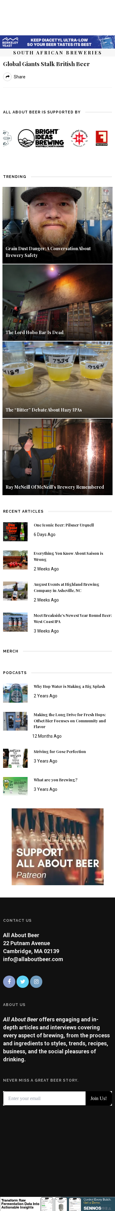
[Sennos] (57, 1203)
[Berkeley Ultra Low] (57, 41)
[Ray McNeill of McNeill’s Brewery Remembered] (57, 456)
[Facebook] (9, 982)
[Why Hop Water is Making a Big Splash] (15, 692)
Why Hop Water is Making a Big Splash (69, 686)
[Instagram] (36, 982)
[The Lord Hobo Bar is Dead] (57, 302)
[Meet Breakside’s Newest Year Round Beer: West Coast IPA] (15, 621)
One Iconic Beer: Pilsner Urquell (64, 525)
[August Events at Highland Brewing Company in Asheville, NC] (15, 590)
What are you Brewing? (55, 779)
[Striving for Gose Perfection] (15, 758)
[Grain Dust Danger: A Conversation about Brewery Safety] (57, 225)
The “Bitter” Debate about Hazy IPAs (44, 410)
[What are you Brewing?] (15, 786)
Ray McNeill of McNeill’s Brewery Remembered (55, 487)
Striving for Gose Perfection (60, 751)
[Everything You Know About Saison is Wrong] (15, 559)
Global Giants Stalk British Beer (46, 64)
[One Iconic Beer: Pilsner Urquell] (15, 531)
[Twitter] (23, 982)
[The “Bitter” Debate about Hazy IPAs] (57, 379)
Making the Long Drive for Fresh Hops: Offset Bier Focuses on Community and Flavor (70, 720)
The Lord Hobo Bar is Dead (35, 332)
